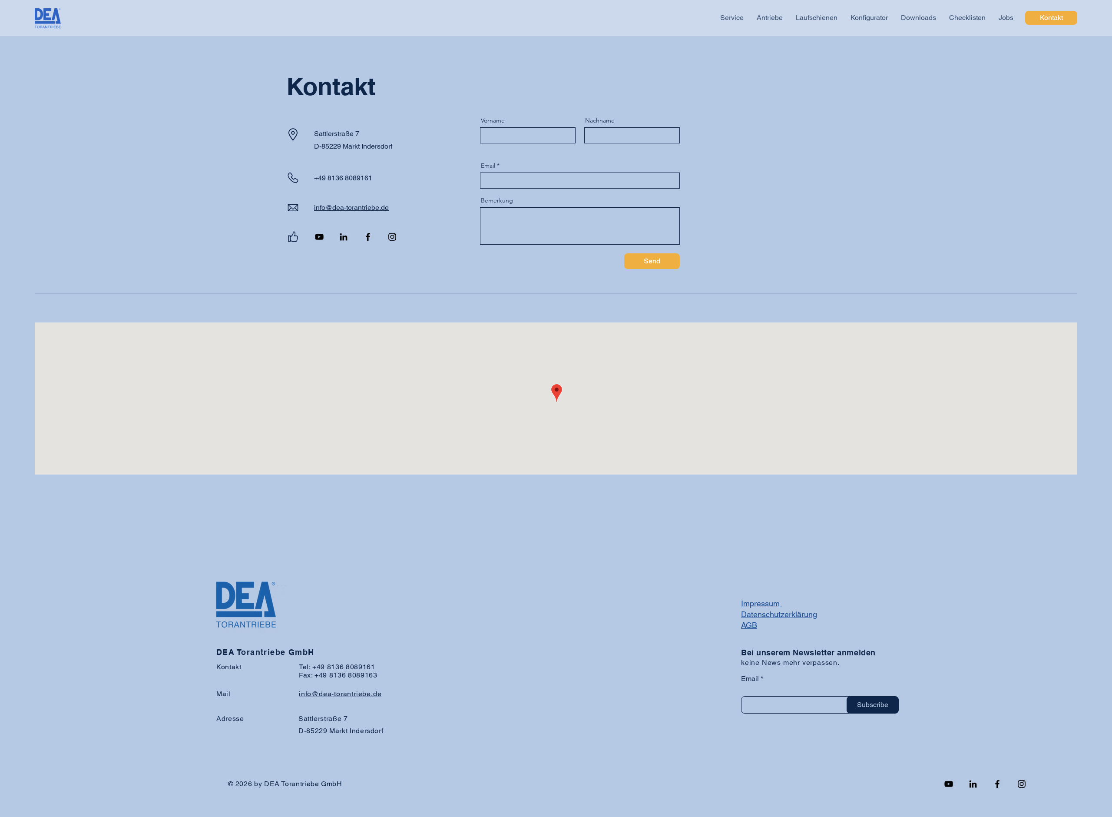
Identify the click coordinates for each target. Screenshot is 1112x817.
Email (488, 166)
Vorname (493, 120)
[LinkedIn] (343, 237)
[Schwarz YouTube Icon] (319, 237)
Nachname (600, 120)
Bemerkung (497, 200)
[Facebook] (368, 237)
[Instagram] (392, 237)
